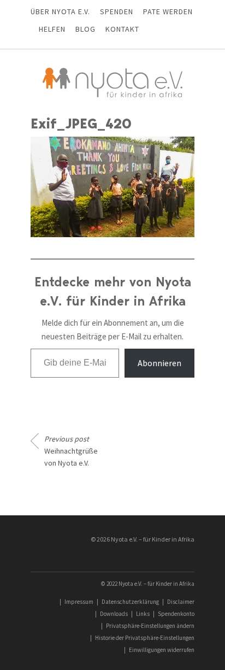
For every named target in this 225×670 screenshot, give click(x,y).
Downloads (114, 614)
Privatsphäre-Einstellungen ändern (150, 626)
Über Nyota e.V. (60, 11)
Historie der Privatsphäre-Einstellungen (144, 638)
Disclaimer (180, 602)
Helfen (52, 29)
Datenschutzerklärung (130, 602)
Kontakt (122, 29)
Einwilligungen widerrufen (161, 650)
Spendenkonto (176, 614)
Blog (85, 29)
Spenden (116, 11)
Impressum (78, 602)
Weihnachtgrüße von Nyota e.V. (71, 451)
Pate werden (168, 11)
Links (143, 614)
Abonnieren (159, 362)
